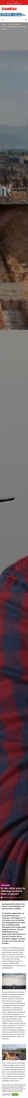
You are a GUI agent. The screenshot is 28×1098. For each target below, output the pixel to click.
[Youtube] (16, 2)
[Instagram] (14, 2)
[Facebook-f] (12, 2)
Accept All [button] (15, 1094)
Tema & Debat (16, 24)
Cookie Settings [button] (6, 1094)
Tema (9, 24)
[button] (25, 20)
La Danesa (4, 24)
